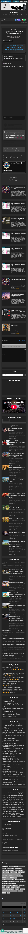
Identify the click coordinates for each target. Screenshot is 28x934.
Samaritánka (11, 701)
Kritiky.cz (14, 12)
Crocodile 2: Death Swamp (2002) (16, 745)
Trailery (17, 889)
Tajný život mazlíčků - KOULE (15, 730)
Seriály (3, 887)
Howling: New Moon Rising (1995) (16, 728)
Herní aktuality (21, 872)
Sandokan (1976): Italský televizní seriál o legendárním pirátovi (17, 442)
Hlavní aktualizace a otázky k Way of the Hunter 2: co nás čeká (17, 605)
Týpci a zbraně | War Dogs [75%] (15, 750)
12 (10, 915)
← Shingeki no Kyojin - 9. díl (14, 180)
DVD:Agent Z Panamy (15, 816)
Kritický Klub (11, 876)
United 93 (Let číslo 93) (14, 714)
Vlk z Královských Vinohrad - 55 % (16, 784)
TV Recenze (22, 889)
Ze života (4, 893)
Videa (3, 891)
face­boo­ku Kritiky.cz (7, 68)
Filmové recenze (5, 872)
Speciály (12, 887)
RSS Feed (4, 829)
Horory (3, 874)
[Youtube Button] (22, 20)
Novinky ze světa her (19, 879)
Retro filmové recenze (6, 885)
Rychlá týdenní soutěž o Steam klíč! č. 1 (14, 32)
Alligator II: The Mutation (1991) (15, 748)
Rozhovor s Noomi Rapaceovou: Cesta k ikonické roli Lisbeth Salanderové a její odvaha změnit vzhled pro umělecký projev (13, 689)
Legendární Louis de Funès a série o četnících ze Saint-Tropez (17, 479)
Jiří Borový (10, 36)
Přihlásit (4, 824)
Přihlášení (23, 340)
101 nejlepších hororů (13, 866)
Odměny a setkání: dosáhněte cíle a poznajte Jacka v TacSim (17, 219)
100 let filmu (5, 866)
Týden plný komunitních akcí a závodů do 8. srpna (18, 234)
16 (24, 915)
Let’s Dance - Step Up (13, 713)
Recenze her (22, 881)
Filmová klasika (10, 868)
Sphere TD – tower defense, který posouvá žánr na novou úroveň (17, 520)
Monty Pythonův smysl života (17, 532)
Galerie (15, 872)
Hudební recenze (17, 874)
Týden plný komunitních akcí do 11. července (17, 249)
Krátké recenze (5, 878)
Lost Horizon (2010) (13, 809)
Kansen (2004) (20, 814)
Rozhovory (21, 885)
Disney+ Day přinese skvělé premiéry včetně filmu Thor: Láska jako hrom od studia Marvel (12, 802)
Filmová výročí (18, 868)
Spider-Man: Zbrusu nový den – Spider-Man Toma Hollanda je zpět (17, 495)
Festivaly (4, 868)
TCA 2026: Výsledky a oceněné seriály (12, 630)
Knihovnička (4, 876)
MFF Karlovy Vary (13, 878)
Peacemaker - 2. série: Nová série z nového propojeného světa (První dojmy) (13, 793)
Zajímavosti (8, 891)
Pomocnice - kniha (14, 325)
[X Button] (15, 20)
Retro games (15, 885)
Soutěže (14, 29)
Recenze (17, 881)
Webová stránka (8, 170)
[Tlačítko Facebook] (17, 20)
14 (17, 915)
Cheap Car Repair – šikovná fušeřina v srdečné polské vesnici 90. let (16, 455)
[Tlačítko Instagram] (20, 20)
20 (14, 918)
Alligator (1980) (12, 746)
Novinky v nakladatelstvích (8, 879)
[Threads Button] (19, 20)
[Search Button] (25, 20)
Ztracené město (12, 716)
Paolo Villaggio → (14, 177)
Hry (7, 874)
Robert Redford (11, 738)
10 (3, 915)
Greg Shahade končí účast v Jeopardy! (18, 279)
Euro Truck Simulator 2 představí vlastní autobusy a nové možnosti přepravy (16, 571)
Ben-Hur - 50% (11, 756)
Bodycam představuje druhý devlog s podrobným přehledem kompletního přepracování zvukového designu (16, 618)
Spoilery (17, 887)
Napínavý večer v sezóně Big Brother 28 (13, 638)
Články (8, 893)
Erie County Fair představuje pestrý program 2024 (18, 188)
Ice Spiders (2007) (12, 751)
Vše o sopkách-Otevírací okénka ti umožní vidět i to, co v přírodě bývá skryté (17, 594)
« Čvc (3, 927)
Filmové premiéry (18, 870)
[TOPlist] (4, 899)
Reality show (11, 881)
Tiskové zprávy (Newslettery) (8, 889)
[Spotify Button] (24, 20)
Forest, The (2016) (12, 771)
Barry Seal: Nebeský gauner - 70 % (11, 811)
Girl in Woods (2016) (13, 779)
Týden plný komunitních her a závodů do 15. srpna (18, 204)
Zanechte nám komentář (14, 37)
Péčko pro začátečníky (13, 700)
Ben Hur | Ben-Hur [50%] (14, 759)
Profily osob (4, 881)
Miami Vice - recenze (13, 703)
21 (17, 918)
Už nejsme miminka (13, 758)
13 (13, 915)
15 (20, 915)
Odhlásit (9, 824)
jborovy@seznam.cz (13, 850)
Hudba (11, 874)
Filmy (11, 872)
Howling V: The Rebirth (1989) (15, 724)
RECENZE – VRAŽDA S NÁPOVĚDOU (12, 808)
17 (3, 918)
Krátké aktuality (19, 876)
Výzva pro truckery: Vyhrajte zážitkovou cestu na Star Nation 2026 (18, 311)
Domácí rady (22, 866)
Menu (5, 20)
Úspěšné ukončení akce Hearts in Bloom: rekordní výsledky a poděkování (17, 295)
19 (10, 918)
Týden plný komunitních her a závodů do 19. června (18, 265)
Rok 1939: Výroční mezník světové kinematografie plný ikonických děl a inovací (12, 797)
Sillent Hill (10, 711)
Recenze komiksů (12, 883)
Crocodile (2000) (12, 743)
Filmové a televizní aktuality (8, 870)
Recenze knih (4, 883)
